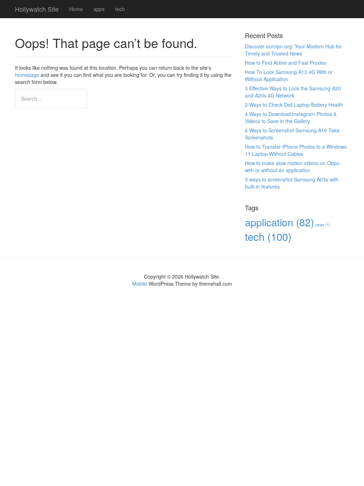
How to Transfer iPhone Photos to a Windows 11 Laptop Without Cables (296, 150)
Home (76, 8)
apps (99, 8)
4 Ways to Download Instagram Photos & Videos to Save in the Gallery (291, 117)
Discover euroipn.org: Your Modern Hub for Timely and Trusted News (293, 50)
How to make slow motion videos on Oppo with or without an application (292, 166)
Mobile (139, 283)
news (322, 224)
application (279, 222)
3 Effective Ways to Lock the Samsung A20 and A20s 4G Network (293, 92)
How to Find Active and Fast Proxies (285, 62)
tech (120, 8)
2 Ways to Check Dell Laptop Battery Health (294, 104)
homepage (27, 74)
